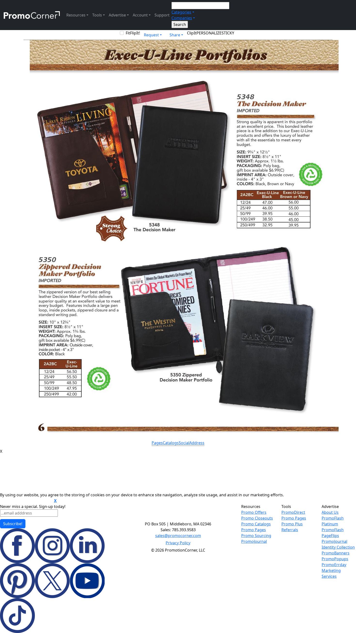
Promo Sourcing (256, 535)
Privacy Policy (178, 543)
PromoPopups (335, 559)
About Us (330, 512)
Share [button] (175, 35)
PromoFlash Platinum (333, 521)
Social (184, 442)
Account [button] (140, 15)
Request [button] (151, 35)
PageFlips (330, 535)
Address (196, 442)
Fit (128, 33)
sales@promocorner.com (178, 535)
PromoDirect (293, 512)
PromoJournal (254, 541)
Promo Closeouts (257, 518)
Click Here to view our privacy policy (26, 501)
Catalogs (171, 442)
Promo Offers (253, 512)
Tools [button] (97, 15)
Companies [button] (181, 18)
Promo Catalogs (256, 524)
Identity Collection (338, 547)
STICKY (228, 33)
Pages (157, 442)
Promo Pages (253, 529)
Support (162, 15)
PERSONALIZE (209, 33)
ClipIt (191, 33)
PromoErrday (334, 564)
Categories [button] (181, 12)
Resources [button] (75, 15)
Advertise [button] (117, 15)
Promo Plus (292, 524)
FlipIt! (135, 33)
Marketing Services (331, 573)
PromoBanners (335, 553)
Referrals (289, 529)
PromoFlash (333, 529)
